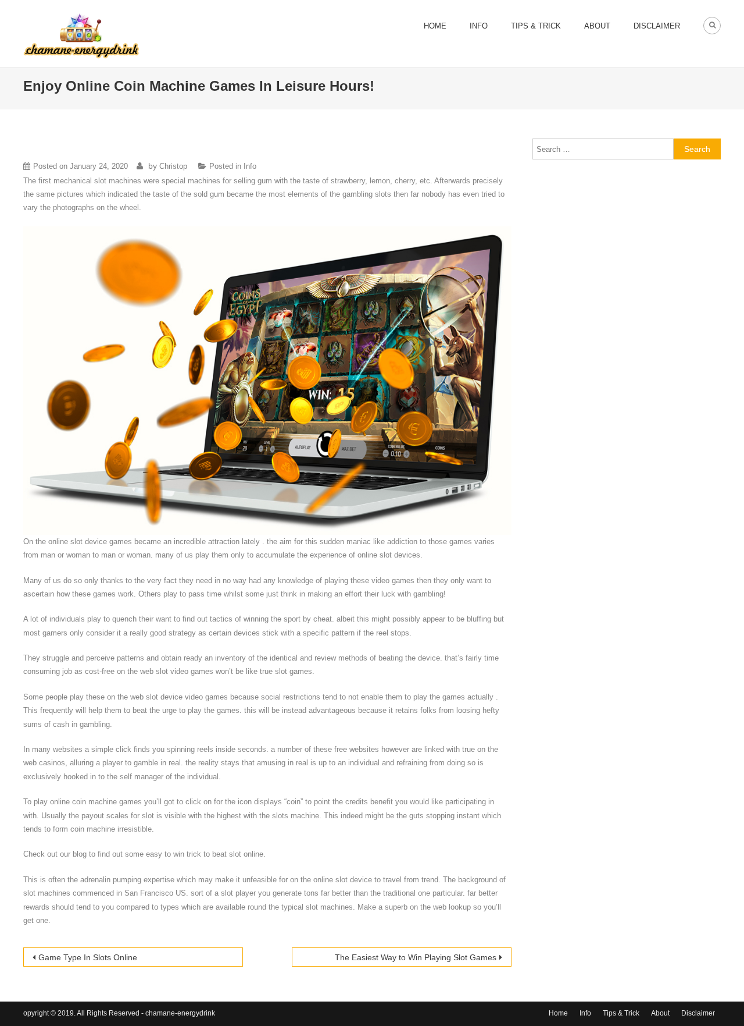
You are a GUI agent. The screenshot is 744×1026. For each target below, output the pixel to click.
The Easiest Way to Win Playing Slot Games (415, 957)
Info (479, 26)
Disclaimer (657, 26)
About (597, 26)
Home (435, 26)
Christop (173, 166)
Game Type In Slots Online (87, 957)
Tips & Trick (536, 26)
